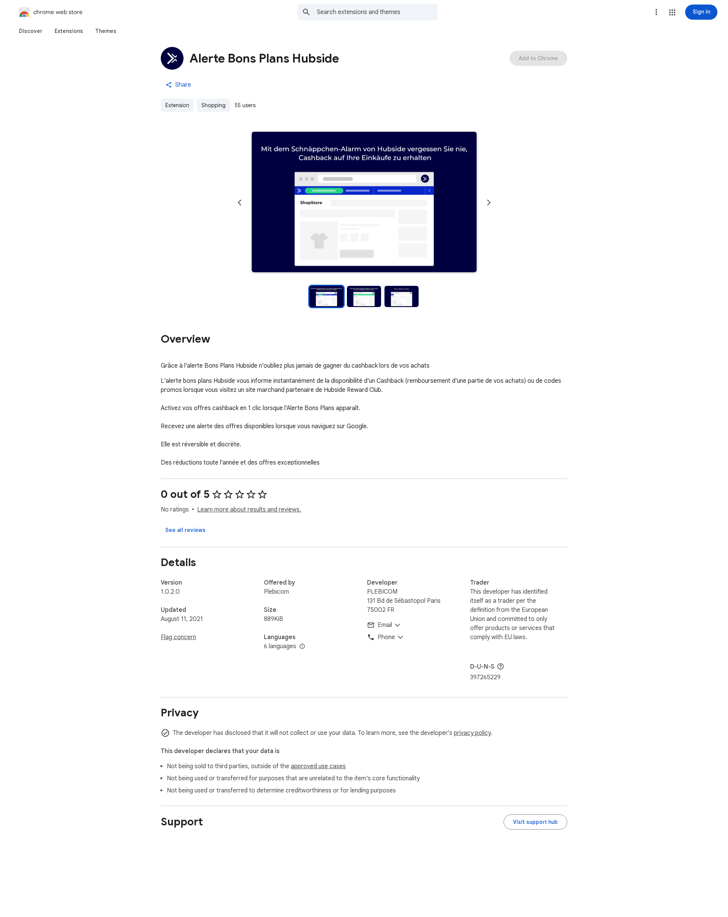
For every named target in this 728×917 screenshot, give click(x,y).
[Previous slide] (239, 202)
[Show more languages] (302, 646)
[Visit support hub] (535, 822)
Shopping (213, 105)
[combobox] (377, 12)
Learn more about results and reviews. (249, 509)
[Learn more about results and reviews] (500, 666)
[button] (672, 12)
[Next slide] (488, 202)
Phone (386, 637)
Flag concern (178, 637)
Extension (177, 105)
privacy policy (472, 733)
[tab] (31, 31)
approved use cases (318, 766)
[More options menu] (656, 12)
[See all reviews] (185, 530)
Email (385, 625)
